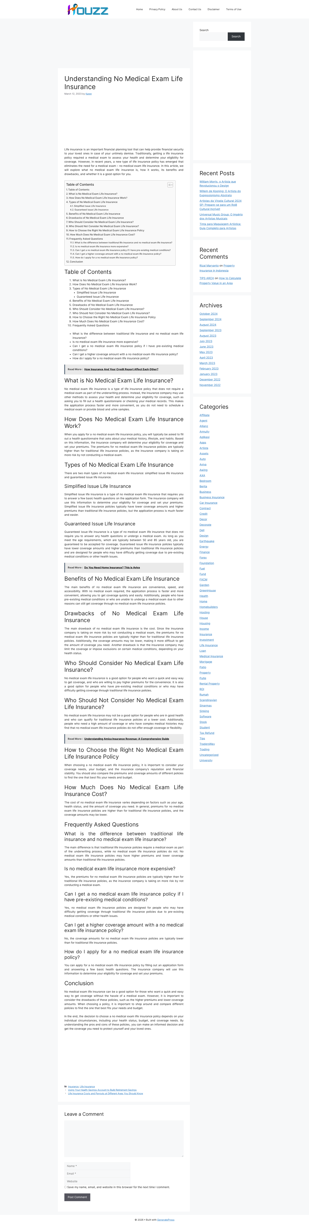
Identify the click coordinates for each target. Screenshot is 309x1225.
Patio (203, 667)
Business (205, 491)
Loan (203, 650)
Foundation (207, 563)
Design (204, 535)
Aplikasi (205, 437)
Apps (203, 442)
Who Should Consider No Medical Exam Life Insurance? (101, 222)
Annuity (204, 431)
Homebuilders (209, 607)
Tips (202, 738)
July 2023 (206, 341)
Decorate (205, 524)
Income (204, 628)
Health (204, 596)
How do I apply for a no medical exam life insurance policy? (106, 257)
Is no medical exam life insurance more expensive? (101, 246)
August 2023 (208, 335)
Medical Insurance (211, 656)
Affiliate (205, 415)
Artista (204, 448)
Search (204, 30)
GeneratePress (165, 1219)
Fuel (202, 568)
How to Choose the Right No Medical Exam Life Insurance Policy (106, 230)
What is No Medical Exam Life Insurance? (93, 193)
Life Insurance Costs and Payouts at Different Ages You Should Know (105, 1093)
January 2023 (208, 374)
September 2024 (210, 319)
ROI (202, 689)
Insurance (73, 1086)
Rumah (204, 694)
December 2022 (210, 379)
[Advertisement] (124, 44)
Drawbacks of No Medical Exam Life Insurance (96, 217)
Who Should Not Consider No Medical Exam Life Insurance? (104, 226)
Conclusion (76, 261)
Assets (204, 453)
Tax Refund (207, 733)
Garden (204, 585)
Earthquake (207, 541)
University (206, 760)
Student (205, 727)
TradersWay (207, 744)
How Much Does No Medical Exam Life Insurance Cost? (102, 234)
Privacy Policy (157, 9)
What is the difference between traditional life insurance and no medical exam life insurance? (123, 242)
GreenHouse (208, 590)
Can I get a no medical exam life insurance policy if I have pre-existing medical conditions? (123, 250)
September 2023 (210, 330)
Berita (203, 486)
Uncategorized (209, 754)
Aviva (203, 464)
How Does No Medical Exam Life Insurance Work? (98, 197)
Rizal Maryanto (209, 265)
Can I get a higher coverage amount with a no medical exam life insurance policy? (118, 254)
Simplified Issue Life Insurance (90, 206)
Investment (207, 639)
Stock (203, 722)
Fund (203, 574)
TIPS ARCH (207, 278)
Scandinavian (208, 700)
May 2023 (206, 352)
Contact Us (195, 9)
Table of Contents (78, 189)
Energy (204, 546)
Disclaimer (214, 9)
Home (139, 9)
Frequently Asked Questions (86, 238)
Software (205, 716)
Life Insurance (87, 1086)
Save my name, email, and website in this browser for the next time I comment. (118, 1187)
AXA (202, 475)
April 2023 (206, 357)
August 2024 (208, 324)
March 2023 (207, 363)
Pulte (203, 678)
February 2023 (209, 368)
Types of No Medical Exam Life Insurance (93, 202)
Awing (203, 470)
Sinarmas (206, 705)
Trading (204, 749)
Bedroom (205, 481)
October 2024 (209, 313)
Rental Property (210, 683)
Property (205, 672)
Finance (205, 552)
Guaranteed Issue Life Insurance (91, 209)
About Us (177, 9)
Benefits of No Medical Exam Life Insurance (94, 213)
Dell (202, 530)
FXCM (203, 579)
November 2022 (210, 385)
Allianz (204, 426)
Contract (205, 508)
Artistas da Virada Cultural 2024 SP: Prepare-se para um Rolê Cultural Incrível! (221, 205)
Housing (205, 623)
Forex (203, 557)
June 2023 (206, 346)
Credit (203, 513)
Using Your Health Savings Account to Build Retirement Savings (102, 1089)
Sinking (204, 711)
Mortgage (206, 661)
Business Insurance (212, 497)
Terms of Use (233, 9)
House (204, 618)
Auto (203, 459)
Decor (203, 519)
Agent (203, 420)
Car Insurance (208, 502)
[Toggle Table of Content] (168, 185)
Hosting (205, 612)
